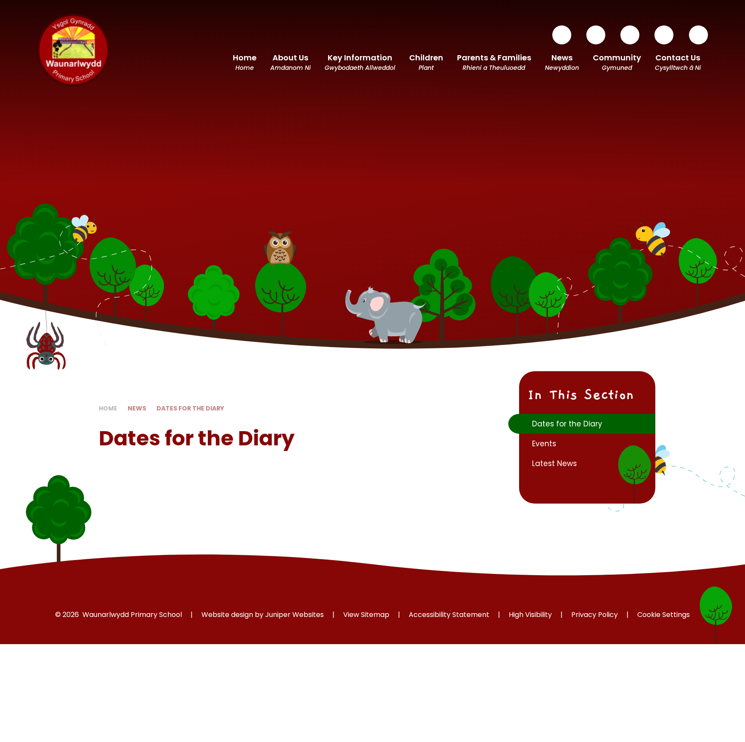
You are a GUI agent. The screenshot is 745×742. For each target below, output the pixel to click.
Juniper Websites (294, 615)
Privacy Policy (594, 615)
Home (108, 408)
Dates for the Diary (190, 408)
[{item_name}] (561, 34)
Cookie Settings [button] (663, 615)
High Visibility (530, 615)
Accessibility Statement (449, 615)
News (137, 408)
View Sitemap (366, 615)
